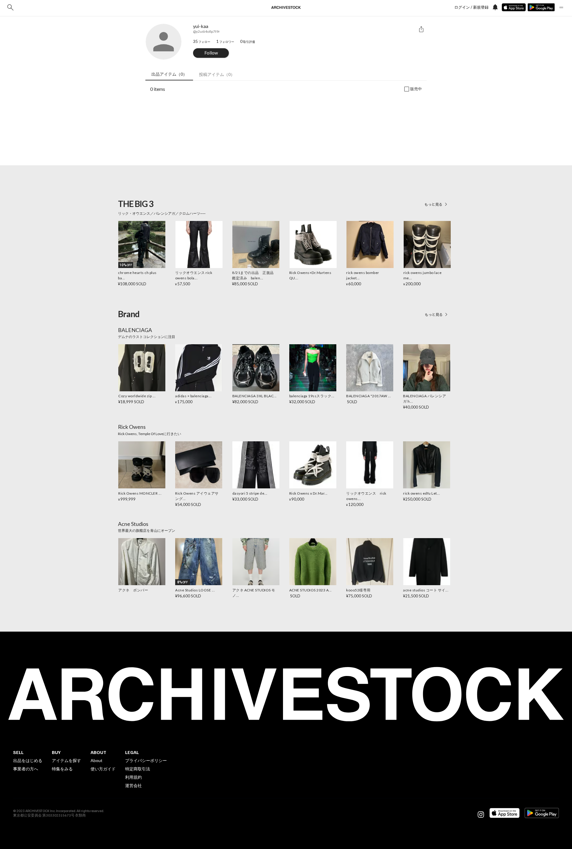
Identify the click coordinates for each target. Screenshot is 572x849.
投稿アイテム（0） (217, 74)
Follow (211, 52)
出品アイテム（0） (169, 74)
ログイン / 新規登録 (471, 7)
